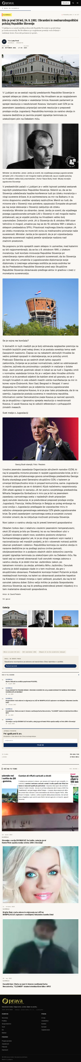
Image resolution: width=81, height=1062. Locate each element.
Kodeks (43, 1024)
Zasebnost (5, 1044)
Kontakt (43, 1027)
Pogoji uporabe (7, 1041)
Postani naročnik (11, 666)
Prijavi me (40, 745)
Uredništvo (45, 1021)
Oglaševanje (45, 1030)
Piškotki (4, 1047)
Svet (3, 1027)
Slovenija (5, 1018)
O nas (43, 1018)
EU (3, 1030)
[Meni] (77, 3)
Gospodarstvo (6, 1024)
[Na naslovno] (8, 3)
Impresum (5, 1050)
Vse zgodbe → (74, 768)
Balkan (4, 1033)
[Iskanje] (73, 3)
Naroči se (66, 3)
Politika (4, 1021)
